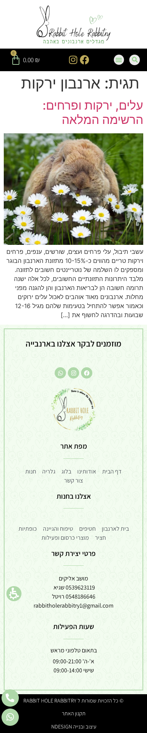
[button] (13, 593)
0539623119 (80, 587)
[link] (74, 25)
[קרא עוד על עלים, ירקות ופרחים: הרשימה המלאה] (73, 242)
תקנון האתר (74, 713)
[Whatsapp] (60, 373)
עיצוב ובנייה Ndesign (73, 726)
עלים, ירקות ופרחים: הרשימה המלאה (93, 112)
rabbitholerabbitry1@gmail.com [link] (73, 605)
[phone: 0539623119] (10, 698)
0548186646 (80, 596)
